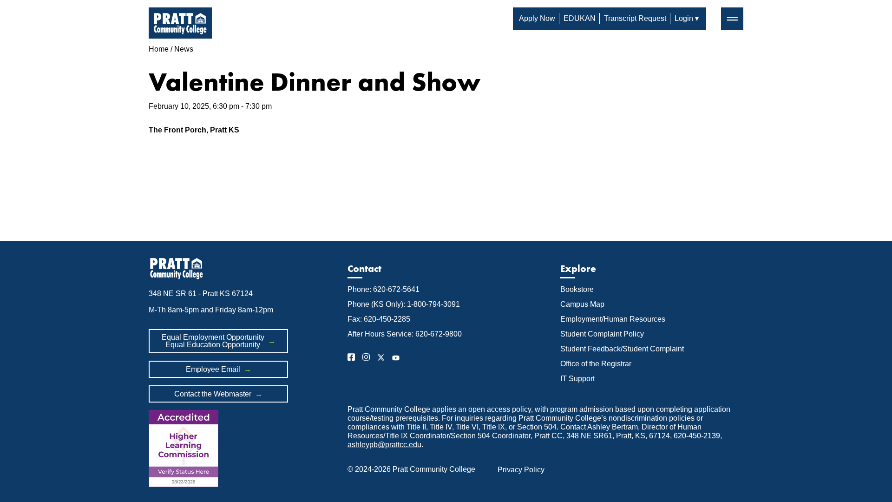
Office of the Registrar (596, 364)
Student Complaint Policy (602, 334)
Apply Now (537, 18)
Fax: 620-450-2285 (379, 319)
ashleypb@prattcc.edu (384, 445)
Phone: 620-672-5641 (384, 289)
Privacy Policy (521, 470)
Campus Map (582, 304)
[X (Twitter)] (381, 359)
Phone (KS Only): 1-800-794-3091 (404, 304)
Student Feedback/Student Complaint (622, 349)
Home (159, 49)
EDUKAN (580, 18)
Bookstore (577, 289)
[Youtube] (396, 359)
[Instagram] (366, 359)
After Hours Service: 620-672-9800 (405, 334)
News (183, 49)
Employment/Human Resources (612, 319)
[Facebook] (351, 359)
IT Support (577, 379)
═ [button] (732, 18)
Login (684, 18)
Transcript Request (635, 18)
